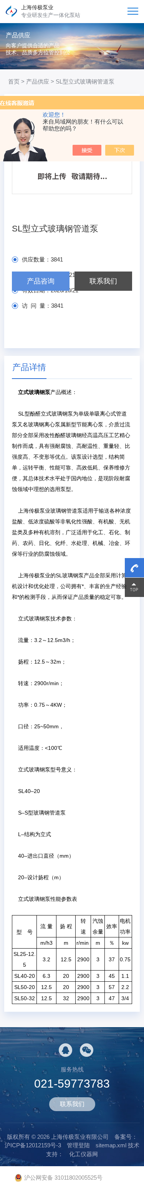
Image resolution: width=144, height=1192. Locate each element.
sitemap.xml (111, 1145)
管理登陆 (78, 1145)
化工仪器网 (83, 1154)
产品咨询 (41, 281)
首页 (14, 81)
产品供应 (37, 81)
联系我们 (103, 281)
